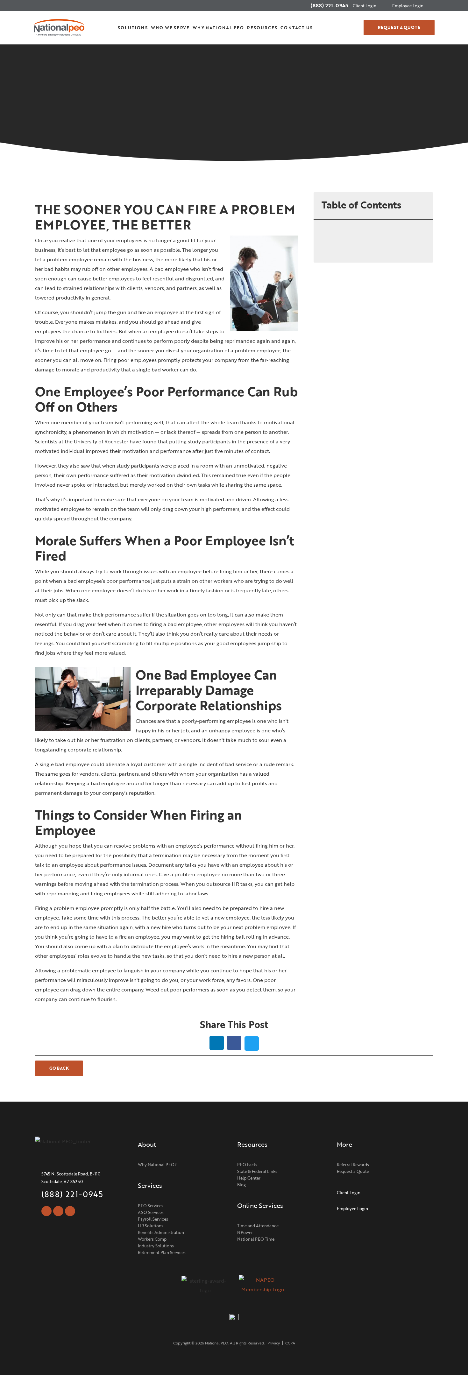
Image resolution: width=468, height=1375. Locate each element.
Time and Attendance (258, 1226)
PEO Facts (247, 1164)
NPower (245, 1232)
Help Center (248, 1178)
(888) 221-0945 (329, 5)
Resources (262, 28)
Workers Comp (152, 1239)
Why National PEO (218, 28)
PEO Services (150, 1205)
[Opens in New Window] (263, 1288)
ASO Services (151, 1212)
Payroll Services (153, 1219)
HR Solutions (150, 1226)
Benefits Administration (161, 1232)
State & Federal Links (257, 1171)
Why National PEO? (157, 1164)
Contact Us (296, 28)
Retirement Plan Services (162, 1252)
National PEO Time (255, 1239)
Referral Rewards (353, 1164)
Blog (241, 1184)
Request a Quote (353, 1171)
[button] (342, 27)
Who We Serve (170, 28)
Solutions (133, 28)
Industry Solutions (156, 1246)
